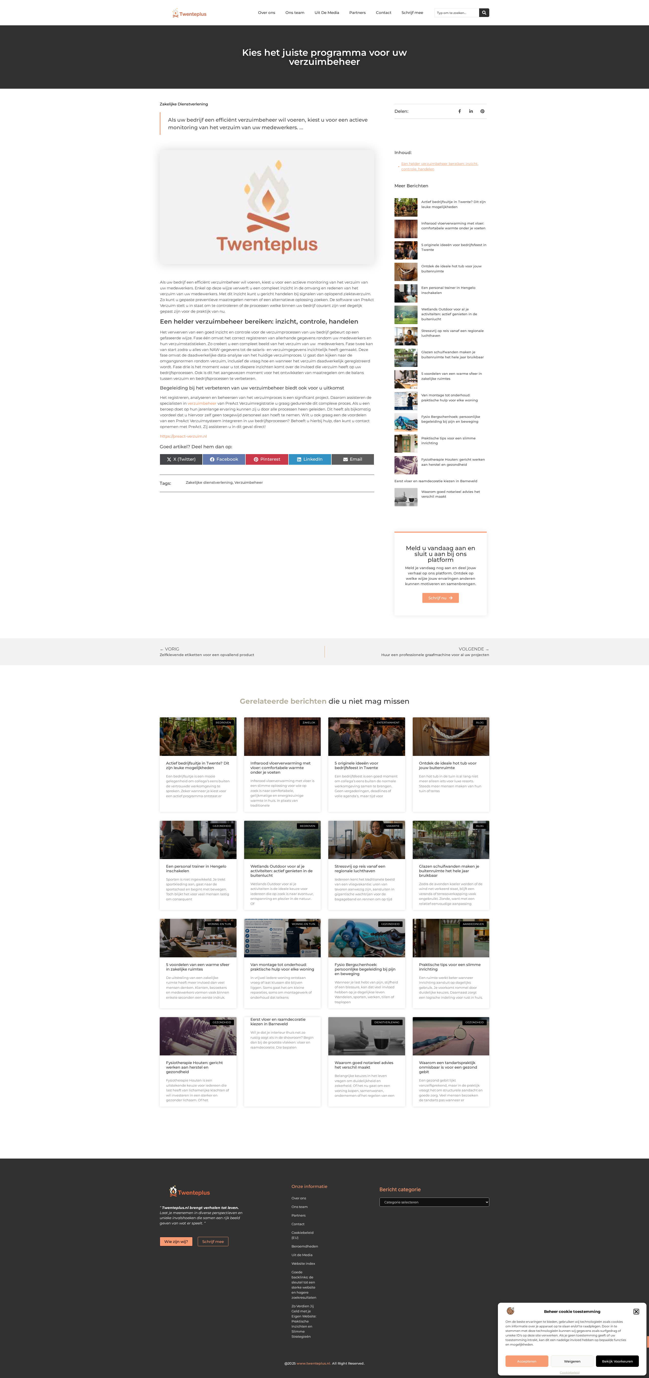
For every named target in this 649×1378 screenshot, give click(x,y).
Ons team (294, 12)
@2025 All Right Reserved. (324, 1363)
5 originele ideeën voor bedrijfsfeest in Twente (356, 765)
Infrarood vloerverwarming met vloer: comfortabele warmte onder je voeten (280, 768)
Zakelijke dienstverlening (184, 104)
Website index (303, 1263)
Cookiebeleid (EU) (303, 1235)
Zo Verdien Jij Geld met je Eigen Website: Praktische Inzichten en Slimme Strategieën (304, 1321)
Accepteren (526, 1361)
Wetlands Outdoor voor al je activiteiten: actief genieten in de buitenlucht (449, 314)
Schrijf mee (412, 12)
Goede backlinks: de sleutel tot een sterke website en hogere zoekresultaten (304, 1284)
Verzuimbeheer (249, 482)
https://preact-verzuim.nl (183, 436)
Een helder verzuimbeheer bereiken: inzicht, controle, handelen (439, 166)
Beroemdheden (305, 1246)
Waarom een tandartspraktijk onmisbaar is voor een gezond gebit (448, 1067)
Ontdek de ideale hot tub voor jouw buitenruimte (448, 765)
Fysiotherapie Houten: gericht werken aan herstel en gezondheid (194, 1067)
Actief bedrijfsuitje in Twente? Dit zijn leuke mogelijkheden (197, 765)
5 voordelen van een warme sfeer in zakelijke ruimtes (197, 967)
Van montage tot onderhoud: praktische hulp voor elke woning (282, 967)
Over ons (266, 12)
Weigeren (572, 1361)
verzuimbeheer (202, 403)
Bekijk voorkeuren (617, 1361)
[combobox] (457, 12)
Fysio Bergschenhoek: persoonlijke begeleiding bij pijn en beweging (365, 969)
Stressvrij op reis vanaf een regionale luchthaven (360, 868)
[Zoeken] (484, 12)
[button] (636, 1311)
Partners (357, 12)
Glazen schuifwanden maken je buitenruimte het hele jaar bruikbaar (449, 871)
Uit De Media (327, 12)
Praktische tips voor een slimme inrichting (450, 967)
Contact (383, 12)
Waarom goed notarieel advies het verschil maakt (364, 1065)
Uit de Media (302, 1255)
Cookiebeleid (570, 1372)
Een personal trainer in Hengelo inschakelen (196, 868)
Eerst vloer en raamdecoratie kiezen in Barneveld (435, 481)
